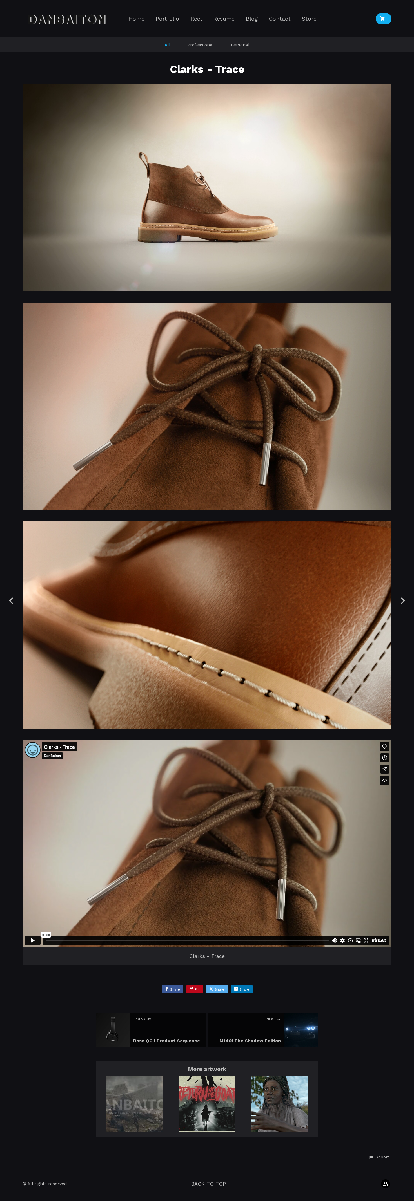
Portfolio (167, 18)
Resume (224, 18)
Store (309, 18)
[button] (378, 1157)
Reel (196, 18)
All (167, 45)
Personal (240, 45)
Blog (252, 18)
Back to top (208, 1184)
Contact (280, 18)
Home (136, 18)
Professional (200, 45)
